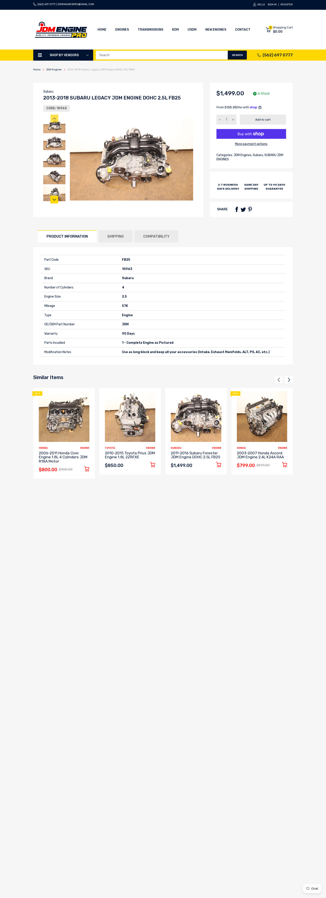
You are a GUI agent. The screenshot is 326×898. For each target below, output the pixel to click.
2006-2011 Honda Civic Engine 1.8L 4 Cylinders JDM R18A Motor (63, 457)
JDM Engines (242, 155)
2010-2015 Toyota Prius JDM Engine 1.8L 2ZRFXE (130, 455)
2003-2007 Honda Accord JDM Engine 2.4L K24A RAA (260, 455)
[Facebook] (236, 209)
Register (287, 4)
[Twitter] (243, 209)
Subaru (48, 91)
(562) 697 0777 (278, 55)
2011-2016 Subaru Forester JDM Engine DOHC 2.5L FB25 (195, 455)
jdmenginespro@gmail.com (75, 4)
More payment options (251, 144)
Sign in (272, 4)
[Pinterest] (250, 209)
